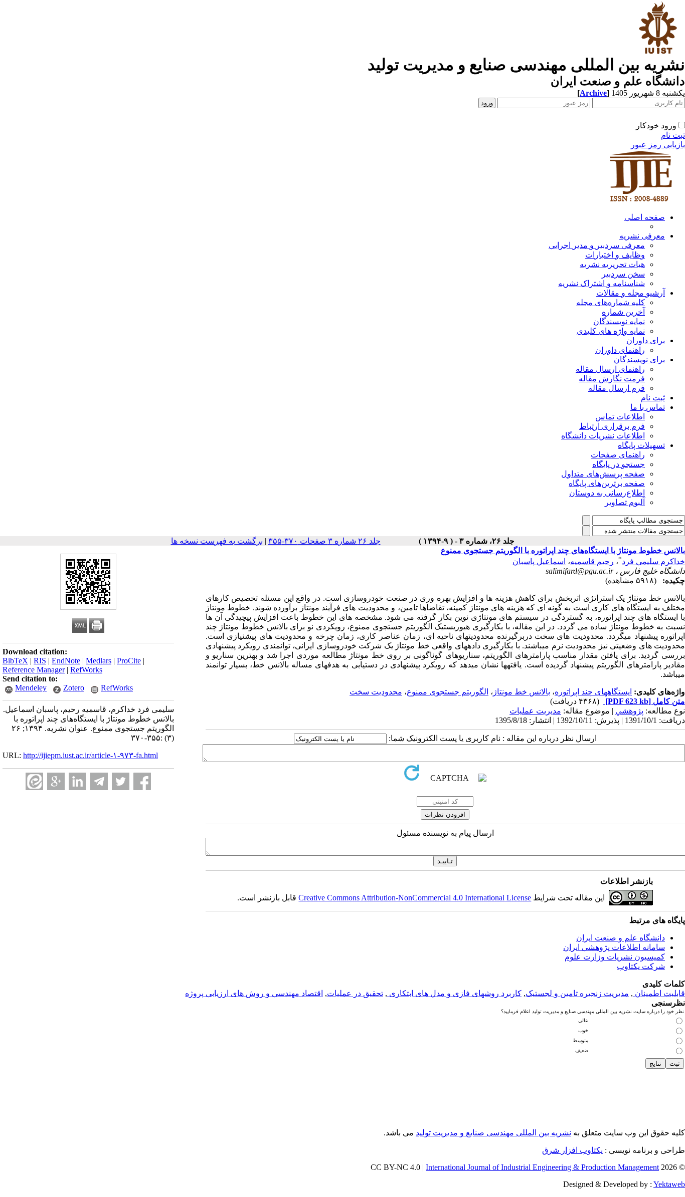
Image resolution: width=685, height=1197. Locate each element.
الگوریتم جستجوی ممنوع (447, 691)
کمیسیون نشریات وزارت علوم (615, 956)
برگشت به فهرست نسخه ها (217, 541)
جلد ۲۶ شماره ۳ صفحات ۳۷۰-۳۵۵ (324, 541)
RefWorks (86, 669)
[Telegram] (99, 781)
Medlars (98, 660)
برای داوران (645, 340)
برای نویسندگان (639, 359)
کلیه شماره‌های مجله (610, 302)
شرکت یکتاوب (641, 966)
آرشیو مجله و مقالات (630, 293)
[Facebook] (142, 781)
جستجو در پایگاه (618, 464)
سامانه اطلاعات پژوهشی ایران (614, 947)
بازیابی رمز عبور (658, 144)
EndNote (66, 660)
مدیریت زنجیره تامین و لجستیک (577, 993)
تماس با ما (647, 407)
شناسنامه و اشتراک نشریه (601, 283)
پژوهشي (629, 710)
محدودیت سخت (376, 691)
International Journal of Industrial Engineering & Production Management (542, 1167)
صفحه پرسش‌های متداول (603, 473)
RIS (40, 660)
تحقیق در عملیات (355, 993)
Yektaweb (669, 1184)
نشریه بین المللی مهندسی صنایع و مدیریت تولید (493, 1132)
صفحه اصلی (644, 217)
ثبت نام (673, 135)
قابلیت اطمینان (659, 993)
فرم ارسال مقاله (616, 388)
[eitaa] (34, 781)
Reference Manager (34, 669)
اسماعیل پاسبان (539, 561)
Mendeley (31, 687)
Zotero (73, 687)
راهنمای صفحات (618, 454)
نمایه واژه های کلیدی (611, 331)
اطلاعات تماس (620, 416)
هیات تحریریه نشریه (612, 264)
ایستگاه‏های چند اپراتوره (593, 691)
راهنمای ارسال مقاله (610, 369)
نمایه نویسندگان (619, 321)
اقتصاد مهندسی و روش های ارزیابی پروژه (254, 993)
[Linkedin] (77, 781)
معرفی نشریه (642, 235)
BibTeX (15, 660)
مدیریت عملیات (535, 710)
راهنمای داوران (620, 350)
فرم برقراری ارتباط (612, 426)
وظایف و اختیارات (615, 255)
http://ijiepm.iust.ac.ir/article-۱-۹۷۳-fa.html (90, 755)
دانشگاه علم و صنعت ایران (620, 937)
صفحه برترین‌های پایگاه (607, 483)
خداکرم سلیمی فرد (653, 561)
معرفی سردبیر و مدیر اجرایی (597, 245)
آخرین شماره (623, 312)
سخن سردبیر (623, 274)
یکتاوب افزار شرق (572, 1150)
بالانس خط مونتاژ (521, 691)
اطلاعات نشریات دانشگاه (603, 435)
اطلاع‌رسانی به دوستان (607, 493)
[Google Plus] (56, 781)
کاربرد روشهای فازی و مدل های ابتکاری (454, 993)
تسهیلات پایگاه (641, 445)
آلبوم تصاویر (625, 502)
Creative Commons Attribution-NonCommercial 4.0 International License (414, 897)
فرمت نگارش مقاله (612, 378)
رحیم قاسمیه (592, 561)
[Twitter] (120, 781)
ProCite (129, 660)
